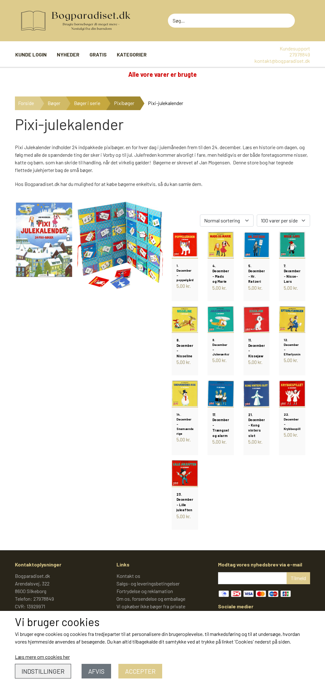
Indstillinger (43, 671)
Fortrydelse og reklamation (144, 591)
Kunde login (31, 54)
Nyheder (68, 54)
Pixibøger (124, 103)
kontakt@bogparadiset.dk (282, 61)
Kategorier (132, 54)
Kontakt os (128, 576)
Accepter (140, 671)
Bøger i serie (87, 103)
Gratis (98, 54)
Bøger (54, 103)
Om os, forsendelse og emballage (150, 599)
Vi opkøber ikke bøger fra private (150, 606)
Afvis (96, 671)
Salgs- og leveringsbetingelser (148, 583)
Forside (26, 103)
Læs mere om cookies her (42, 657)
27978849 (299, 54)
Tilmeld (298, 578)
